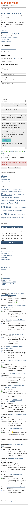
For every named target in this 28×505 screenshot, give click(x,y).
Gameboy (22, 194)
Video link (4, 30)
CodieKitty (20, 189)
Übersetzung (13, 219)
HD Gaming (9, 197)
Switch (18, 214)
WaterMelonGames (16, 217)
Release (6, 206)
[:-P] (23, 151)
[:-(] (13, 151)
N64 (13, 200)
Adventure (3, 189)
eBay (16, 191)
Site (20, 210)
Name (3, 68)
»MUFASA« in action (6, 41)
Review (18, 207)
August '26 (12, 242)
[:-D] (20, 151)
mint (6, 200)
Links (21, 197)
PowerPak (13, 203)
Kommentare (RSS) (10, 282)
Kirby (18, 197)
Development (4, 191)
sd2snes (23, 207)
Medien (3, 200)
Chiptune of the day (5, 39)
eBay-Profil (4, 176)
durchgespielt (11, 191)
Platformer (6, 203)
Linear (14, 58)
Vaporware (3, 217)
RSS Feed (8, 278)
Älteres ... (3, 269)
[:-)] (4, 151)
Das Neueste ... (5, 267)
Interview (15, 197)
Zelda (7, 219)
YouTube (18, 33)
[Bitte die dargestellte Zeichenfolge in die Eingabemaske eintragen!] (6, 140)
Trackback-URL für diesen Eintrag (8, 49)
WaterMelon (8, 217)
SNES (5, 214)
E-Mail (3, 72)
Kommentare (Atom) (10, 284)
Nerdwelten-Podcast (7, 255)
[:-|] (7, 151)
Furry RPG (18, 194)
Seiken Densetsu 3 (8, 210)
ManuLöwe (11, 16)
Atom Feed (8, 280)
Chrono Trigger (14, 189)
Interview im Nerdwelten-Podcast (15, 428)
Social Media (13, 214)
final (21, 191)
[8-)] (16, 151)
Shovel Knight (16, 210)
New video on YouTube (11, 13)
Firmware (6, 194)
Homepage (4, 77)
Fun (14, 194)
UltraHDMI (22, 214)
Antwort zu (4, 99)
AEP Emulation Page (7, 251)
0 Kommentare (4, 32)
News (16, 200)
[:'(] (2, 151)
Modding (14, 33)
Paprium (21, 200)
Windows (22, 217)
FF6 (19, 191)
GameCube (4, 197)
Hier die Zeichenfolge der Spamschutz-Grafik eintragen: (12, 144)
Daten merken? (7, 155)
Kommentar (4, 81)
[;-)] (2, 153)
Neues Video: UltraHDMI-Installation (9, 37)
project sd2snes (5, 259)
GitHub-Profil (4, 177)
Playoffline (4, 257)
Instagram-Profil (5, 179)
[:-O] (10, 151)
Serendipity (9, 501)
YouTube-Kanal (5, 181)
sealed (2, 210)
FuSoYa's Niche (5, 253)
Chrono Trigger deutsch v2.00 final (15, 320)
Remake (14, 207)
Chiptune (8, 189)
